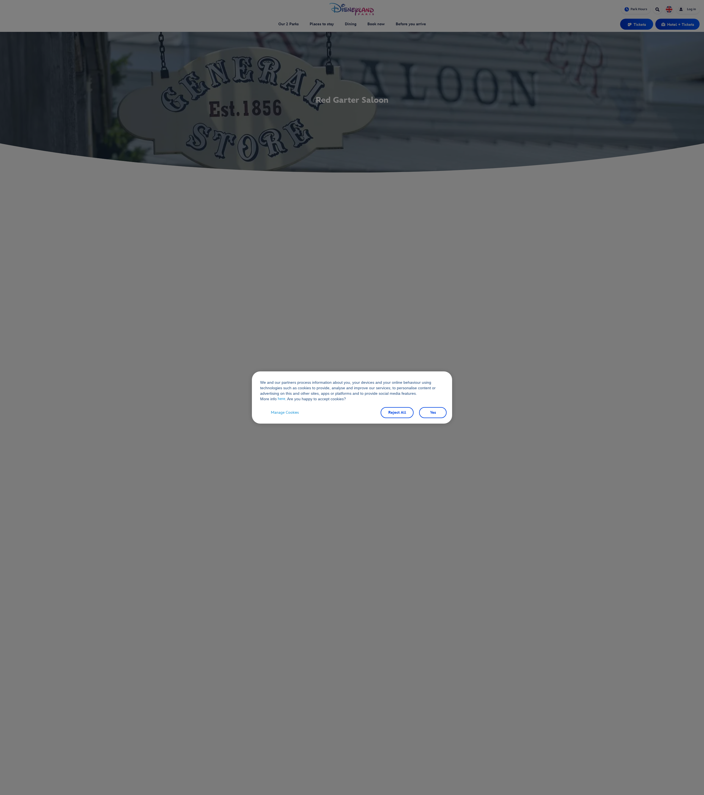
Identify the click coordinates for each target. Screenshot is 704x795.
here (281, 398)
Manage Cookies (285, 412)
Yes (433, 412)
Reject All (397, 412)
